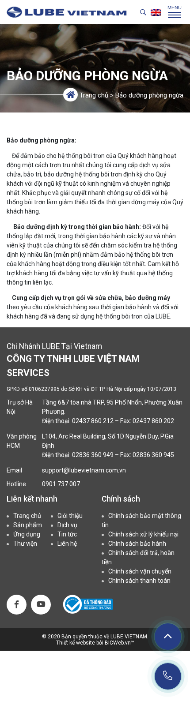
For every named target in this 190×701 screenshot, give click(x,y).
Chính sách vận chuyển (139, 571)
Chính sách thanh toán (139, 580)
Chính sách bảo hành (137, 543)
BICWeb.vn (118, 643)
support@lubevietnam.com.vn (84, 470)
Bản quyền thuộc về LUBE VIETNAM (104, 637)
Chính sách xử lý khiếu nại (143, 534)
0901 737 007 (61, 483)
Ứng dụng (26, 534)
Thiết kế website (76, 643)
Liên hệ (67, 543)
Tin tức (67, 534)
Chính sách (121, 499)
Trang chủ (94, 95)
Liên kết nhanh (32, 499)
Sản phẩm (27, 525)
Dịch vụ (67, 525)
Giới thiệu (70, 515)
